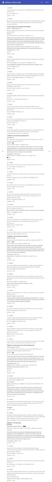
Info (42, 2)
